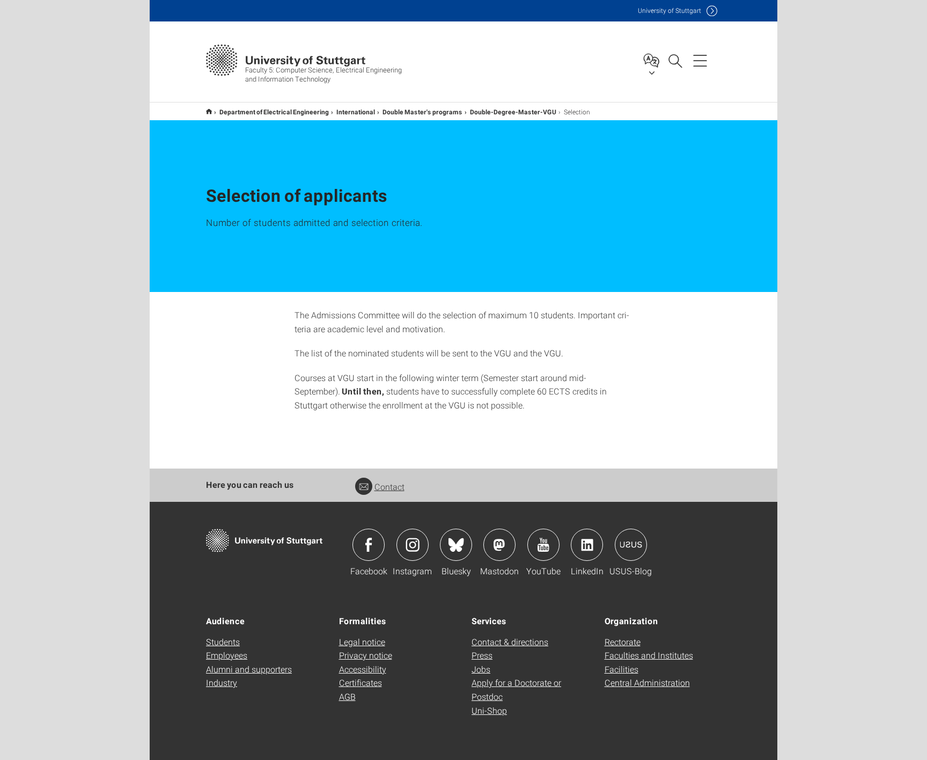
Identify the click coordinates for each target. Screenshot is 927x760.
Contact (389, 486)
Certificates (360, 682)
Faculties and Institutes (649, 655)
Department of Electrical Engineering (274, 111)
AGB (347, 696)
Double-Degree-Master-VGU (513, 111)
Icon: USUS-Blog (631, 545)
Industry (221, 682)
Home (209, 111)
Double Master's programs (422, 111)
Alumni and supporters (249, 669)
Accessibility (362, 669)
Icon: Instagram (412, 545)
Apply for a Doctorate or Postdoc (516, 689)
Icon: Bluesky (456, 545)
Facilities (621, 669)
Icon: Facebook (368, 545)
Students (223, 641)
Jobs (481, 669)
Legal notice (362, 641)
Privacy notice (365, 655)
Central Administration (647, 682)
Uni (669, 10)
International (355, 111)
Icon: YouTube (543, 545)
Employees (226, 655)
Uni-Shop (489, 710)
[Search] (675, 60)
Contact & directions (510, 641)
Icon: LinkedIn (587, 545)
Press (482, 655)
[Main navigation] (700, 60)
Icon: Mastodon (499, 545)
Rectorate (623, 641)
